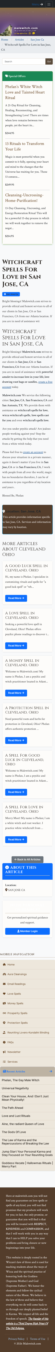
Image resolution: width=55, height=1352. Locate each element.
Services (12, 1061)
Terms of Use (37, 1339)
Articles (19, 40)
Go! (49, 61)
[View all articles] (51, 1071)
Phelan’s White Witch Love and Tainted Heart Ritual (25, 92)
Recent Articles (15, 1071)
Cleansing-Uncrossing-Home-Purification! (24, 197)
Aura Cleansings (17, 974)
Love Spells (14, 993)
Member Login (29, 931)
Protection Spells (17, 1022)
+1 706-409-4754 (20, 33)
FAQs (10, 1042)
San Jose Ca (37, 40)
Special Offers (17, 76)
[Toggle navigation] (49, 4)
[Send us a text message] (33, 33)
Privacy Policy (16, 1339)
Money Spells (15, 1003)
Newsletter (14, 1051)
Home (4, 40)
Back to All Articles (28, 859)
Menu (36, 4)
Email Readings (16, 983)
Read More (15, 598)
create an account (33, 452)
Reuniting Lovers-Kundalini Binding (28, 1032)
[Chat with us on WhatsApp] (30, 33)
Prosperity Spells (17, 1013)
